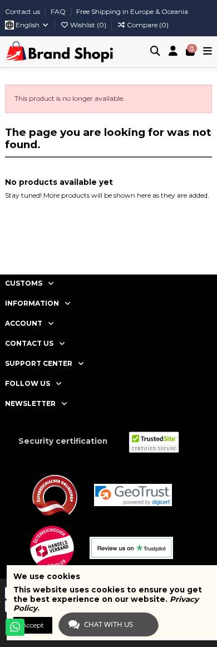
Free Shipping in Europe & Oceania (132, 11)
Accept (33, 625)
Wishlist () (88, 25)
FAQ (59, 11)
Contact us (23, 11)
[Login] (173, 52)
